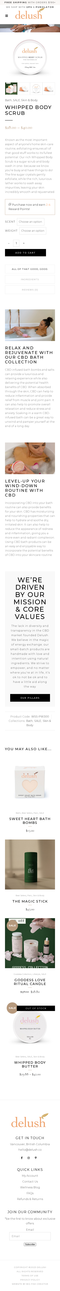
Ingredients (30, 279)
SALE (16, 100)
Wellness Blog (30, 1187)
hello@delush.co (30, 1149)
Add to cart (25, 252)
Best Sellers (27, 813)
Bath (8, 100)
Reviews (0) (30, 289)
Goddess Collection (23, 974)
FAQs (30, 1193)
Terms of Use (30, 1275)
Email (30, 1229)
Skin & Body (29, 100)
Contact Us (30, 1181)
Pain (36, 813)
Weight (11, 230)
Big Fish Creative (37, 1284)
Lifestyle (36, 974)
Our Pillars (30, 697)
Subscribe (30, 1244)
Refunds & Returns (30, 1199)
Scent (10, 221)
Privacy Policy (30, 1279)
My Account (30, 1175)
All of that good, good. (30, 269)
